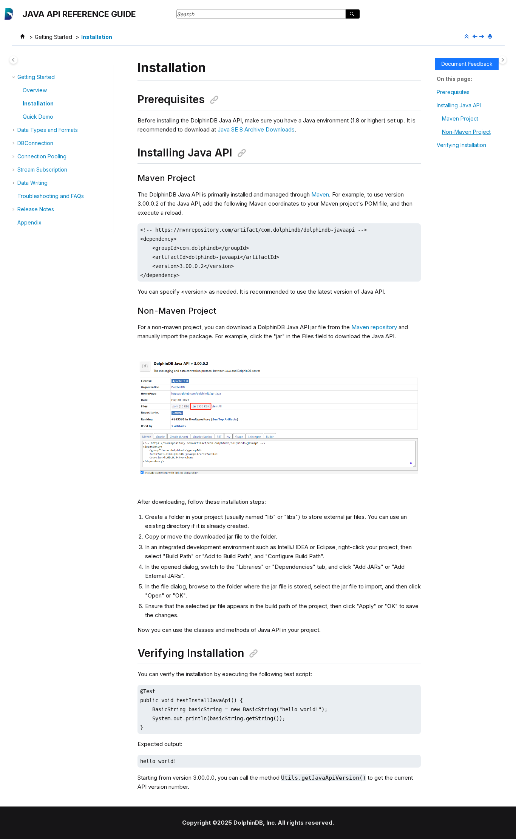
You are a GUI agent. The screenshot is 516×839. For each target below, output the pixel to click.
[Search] (352, 14)
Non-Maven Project (466, 131)
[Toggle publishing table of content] (13, 60)
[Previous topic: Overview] (475, 37)
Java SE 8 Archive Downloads (256, 129)
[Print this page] (490, 37)
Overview (35, 90)
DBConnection (35, 143)
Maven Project (460, 118)
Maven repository (374, 327)
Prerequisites (453, 92)
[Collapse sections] (467, 37)
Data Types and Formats (47, 130)
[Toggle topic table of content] (503, 60)
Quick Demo (38, 116)
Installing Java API (459, 105)
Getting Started (53, 37)
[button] (14, 77)
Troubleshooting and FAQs (50, 196)
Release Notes (35, 209)
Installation (96, 37)
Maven (320, 194)
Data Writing (32, 183)
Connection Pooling (41, 156)
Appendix (29, 222)
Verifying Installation (461, 145)
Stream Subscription (42, 169)
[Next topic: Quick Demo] (482, 37)
